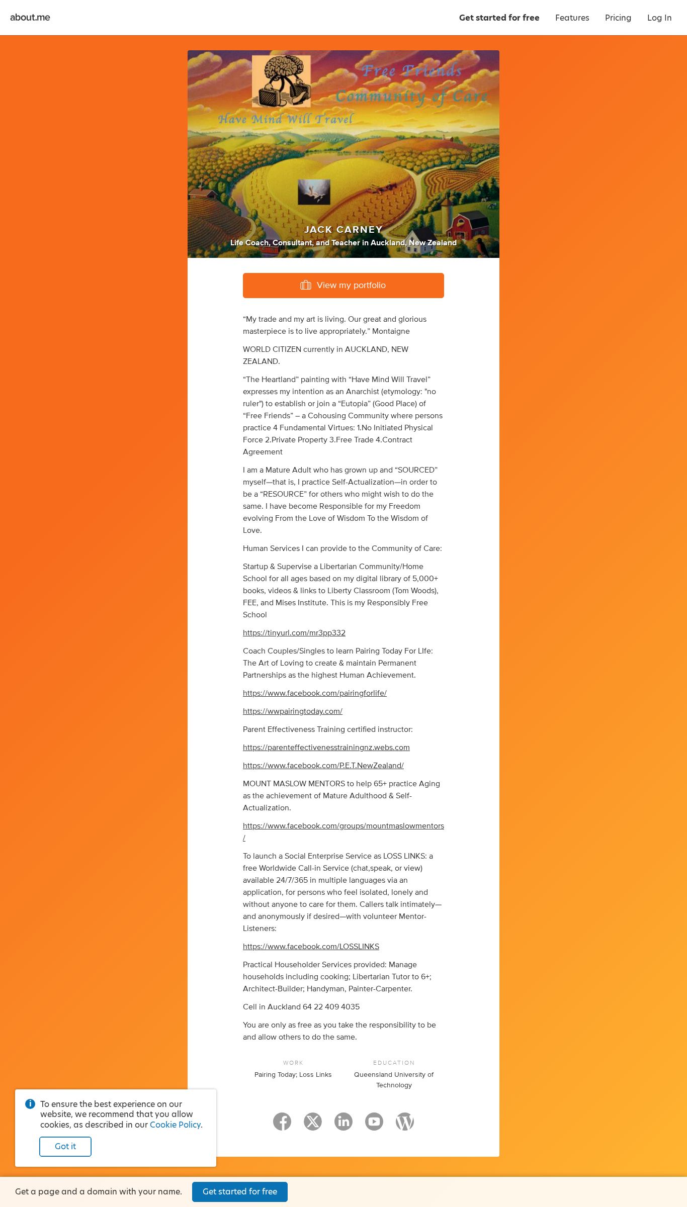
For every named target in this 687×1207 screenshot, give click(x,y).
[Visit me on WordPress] (405, 1126)
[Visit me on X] (313, 1126)
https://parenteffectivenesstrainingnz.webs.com (326, 748)
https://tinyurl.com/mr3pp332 (294, 633)
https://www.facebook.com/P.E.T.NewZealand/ (323, 766)
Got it (65, 1146)
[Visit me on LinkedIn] (343, 1126)
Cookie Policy (175, 1125)
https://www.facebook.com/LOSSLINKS (311, 947)
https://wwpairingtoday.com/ (292, 711)
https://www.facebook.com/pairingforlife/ (315, 693)
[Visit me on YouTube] (374, 1126)
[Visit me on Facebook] (282, 1126)
